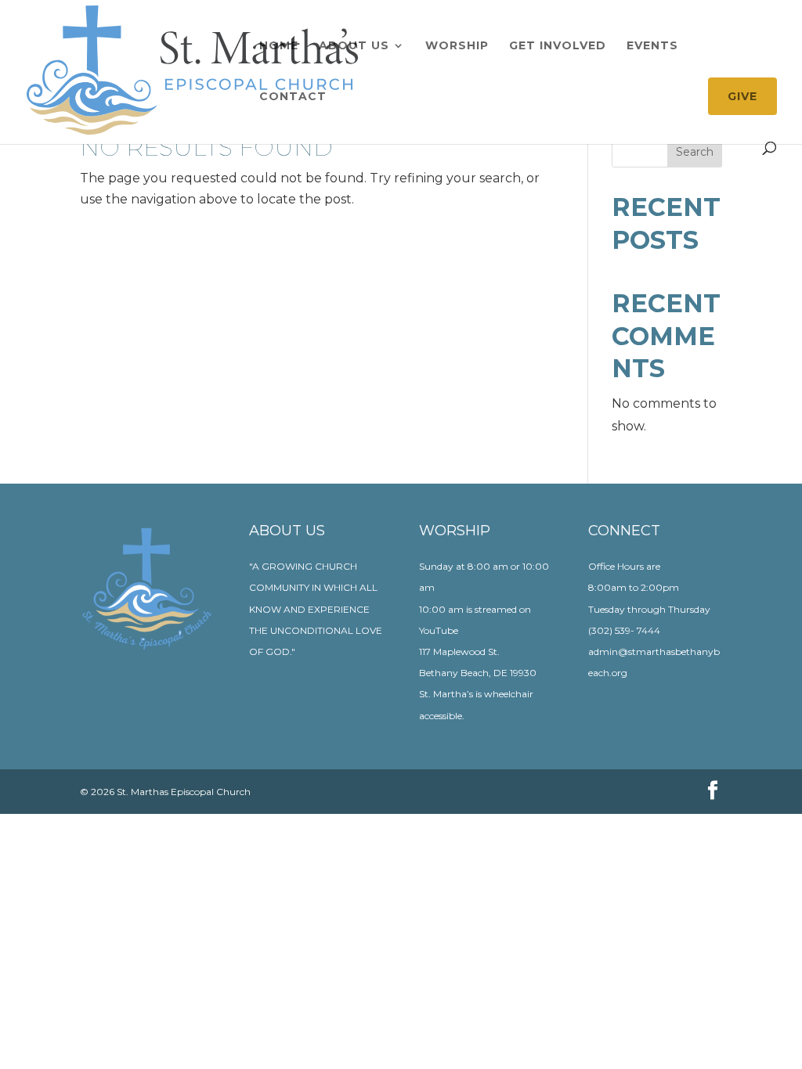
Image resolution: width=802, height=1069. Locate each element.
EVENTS (652, 46)
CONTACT (293, 97)
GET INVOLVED (557, 46)
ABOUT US (354, 46)
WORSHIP (457, 46)
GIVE (742, 96)
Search (694, 152)
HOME (278, 46)
